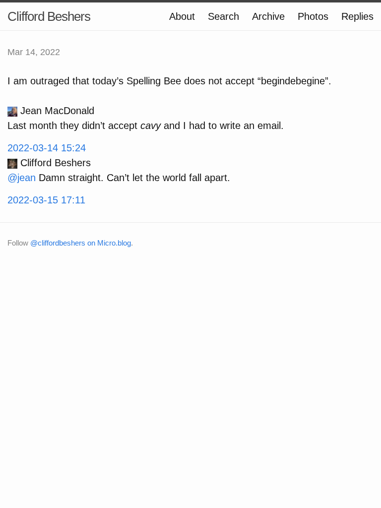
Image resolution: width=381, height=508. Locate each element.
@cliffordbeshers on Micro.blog (80, 243)
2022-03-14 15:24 (46, 147)
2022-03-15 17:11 (46, 199)
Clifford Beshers (48, 16)
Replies (357, 16)
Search (223, 16)
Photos (313, 16)
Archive (268, 16)
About (182, 16)
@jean (21, 177)
